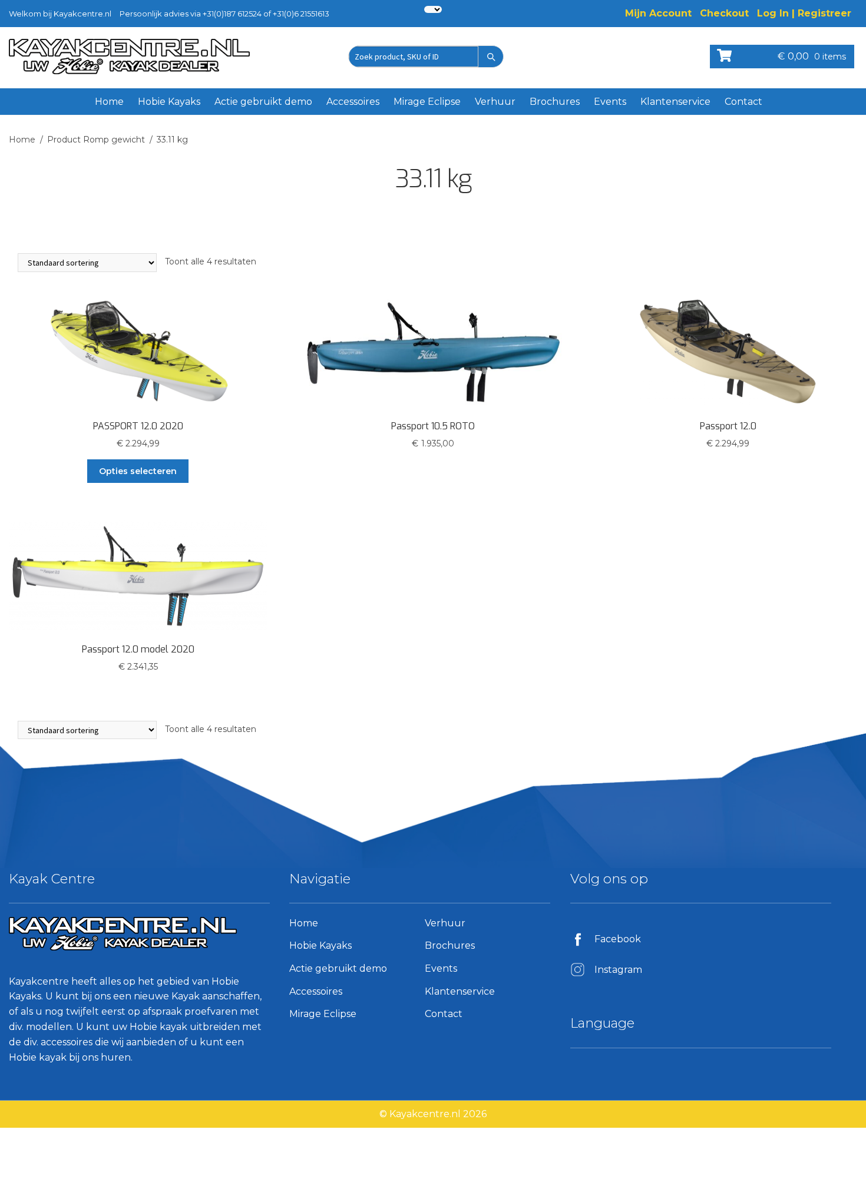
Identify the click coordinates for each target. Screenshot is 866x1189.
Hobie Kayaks (169, 101)
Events (610, 101)
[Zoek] (490, 56)
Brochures (555, 101)
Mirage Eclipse (427, 101)
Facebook (617, 939)
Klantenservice (675, 101)
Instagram (618, 969)
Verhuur (495, 101)
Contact (743, 101)
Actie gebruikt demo (263, 101)
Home (109, 101)
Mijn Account (658, 13)
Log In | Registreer (804, 13)
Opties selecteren (138, 471)
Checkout (724, 13)
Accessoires (352, 101)
